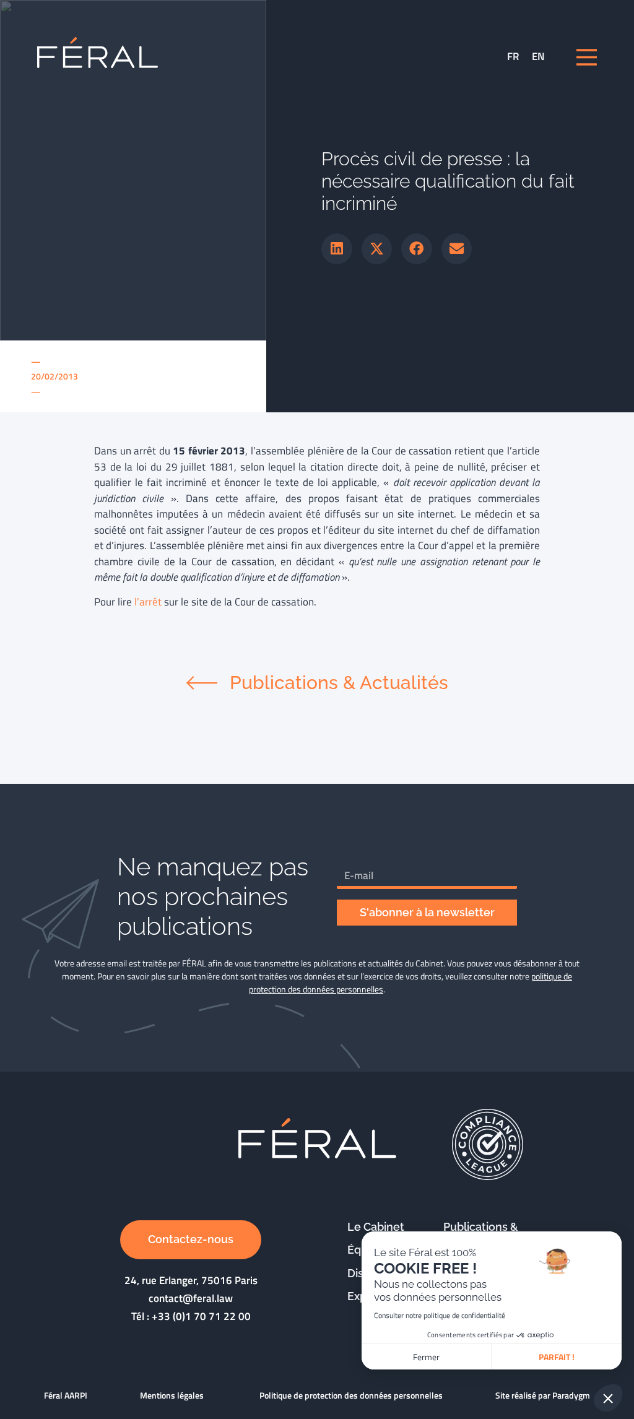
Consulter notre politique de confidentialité (439, 1315)
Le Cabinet (375, 1226)
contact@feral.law (191, 1298)
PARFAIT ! (557, 1356)
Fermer (426, 1356)
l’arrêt (148, 602)
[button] (336, 248)
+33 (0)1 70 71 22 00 (201, 1316)
